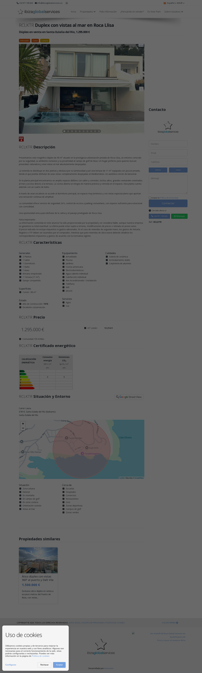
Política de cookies (40, 656)
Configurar (10, 665)
